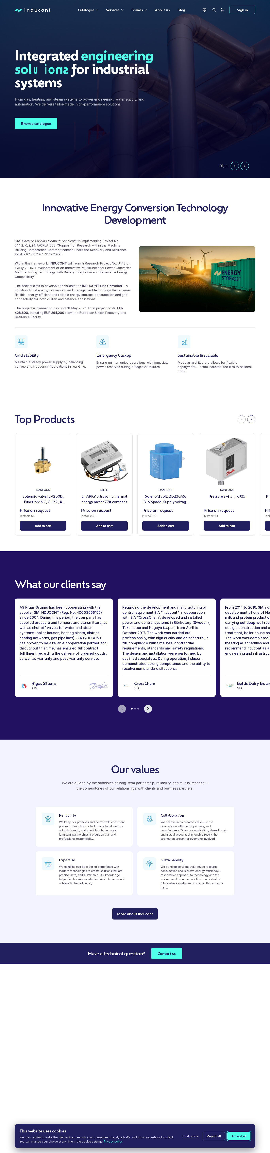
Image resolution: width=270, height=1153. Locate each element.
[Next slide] (245, 166)
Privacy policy (113, 1141)
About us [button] (162, 10)
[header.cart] (222, 9)
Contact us (167, 953)
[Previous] (242, 419)
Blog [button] (181, 10)
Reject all (214, 1136)
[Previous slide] (235, 166)
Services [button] (112, 10)
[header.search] (214, 9)
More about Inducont (135, 913)
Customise (190, 1136)
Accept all (238, 1136)
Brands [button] (137, 10)
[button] (204, 9)
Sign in (242, 10)
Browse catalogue (36, 123)
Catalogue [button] (86, 10)
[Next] (251, 419)
